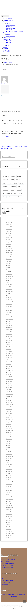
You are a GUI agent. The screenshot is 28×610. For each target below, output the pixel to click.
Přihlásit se (4, 578)
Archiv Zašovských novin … (8, 563)
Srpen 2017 (9, 454)
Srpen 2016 (9, 479)
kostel (12, 179)
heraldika (19, 176)
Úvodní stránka (7, 19)
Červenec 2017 (9, 456)
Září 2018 (8, 426)
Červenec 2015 (9, 507)
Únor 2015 (8, 518)
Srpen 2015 (9, 505)
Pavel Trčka (4, 84)
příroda (19, 190)
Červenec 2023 (9, 302)
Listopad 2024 (9, 267)
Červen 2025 (9, 252)
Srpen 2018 (9, 428)
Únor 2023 (8, 312)
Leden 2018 (9, 443)
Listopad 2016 (9, 473)
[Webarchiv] (14, 596)
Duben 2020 (9, 385)
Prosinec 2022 (9, 317)
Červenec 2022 (9, 327)
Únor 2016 (8, 492)
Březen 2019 (9, 413)
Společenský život (11, 28)
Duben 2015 (9, 514)
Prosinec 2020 (9, 368)
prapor (12, 190)
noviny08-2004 (6, 137)
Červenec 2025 (9, 250)
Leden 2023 (9, 314)
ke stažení (5, 179)
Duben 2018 (9, 437)
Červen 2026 (9, 227)
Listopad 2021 (9, 344)
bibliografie (9, 115)
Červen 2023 (9, 304)
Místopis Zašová (10, 25)
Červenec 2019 (9, 404)
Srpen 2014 (9, 531)
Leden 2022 (9, 340)
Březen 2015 (9, 516)
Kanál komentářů (5, 582)
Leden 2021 (9, 366)
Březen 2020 (9, 387)
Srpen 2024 (9, 274)
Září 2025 (8, 246)
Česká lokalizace (5, 584)
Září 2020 (8, 374)
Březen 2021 (9, 362)
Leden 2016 (9, 494)
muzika (15, 183)
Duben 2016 (9, 488)
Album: (4, 208)
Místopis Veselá (10, 36)
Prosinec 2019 (9, 394)
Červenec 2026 (9, 224)
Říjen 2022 (8, 321)
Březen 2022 (9, 336)
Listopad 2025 (9, 242)
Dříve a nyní (6, 37)
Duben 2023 (9, 308)
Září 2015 (8, 503)
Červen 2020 (9, 381)
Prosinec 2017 (9, 445)
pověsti (20, 186)
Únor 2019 (8, 415)
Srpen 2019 (9, 402)
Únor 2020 (8, 389)
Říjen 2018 (8, 424)
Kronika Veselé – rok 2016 (8, 560)
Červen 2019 (9, 407)
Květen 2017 (9, 460)
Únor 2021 (8, 364)
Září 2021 (8, 349)
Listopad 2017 (9, 447)
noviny (14, 115)
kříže (4, 183)
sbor (15, 193)
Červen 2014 (9, 535)
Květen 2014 (9, 537)
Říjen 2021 (8, 347)
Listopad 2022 (9, 319)
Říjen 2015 (8, 501)
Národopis (9, 26)
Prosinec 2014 (9, 522)
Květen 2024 (9, 280)
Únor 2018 (8, 441)
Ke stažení (9, 41)
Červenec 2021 (9, 353)
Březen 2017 (9, 464)
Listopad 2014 (9, 524)
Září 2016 (8, 477)
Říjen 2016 (8, 475)
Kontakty (5, 48)
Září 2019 (8, 400)
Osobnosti (9, 29)
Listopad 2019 (9, 396)
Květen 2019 (9, 409)
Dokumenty (6, 39)
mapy (9, 183)
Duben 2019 (9, 411)
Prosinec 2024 (9, 265)
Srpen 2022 (9, 325)
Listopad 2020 (9, 370)
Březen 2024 (9, 284)
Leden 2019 (9, 417)
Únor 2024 (8, 287)
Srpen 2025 (9, 248)
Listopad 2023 (9, 293)
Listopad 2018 (9, 422)
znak (14, 197)
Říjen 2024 (8, 269)
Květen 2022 (9, 332)
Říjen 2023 (8, 295)
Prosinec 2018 (9, 419)
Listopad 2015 (9, 499)
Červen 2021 (9, 355)
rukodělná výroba (7, 193)
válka (9, 197)
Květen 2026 (9, 229)
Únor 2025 (8, 261)
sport (20, 193)
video (4, 197)
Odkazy (5, 47)
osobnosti (13, 186)
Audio (7, 45)
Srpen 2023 (9, 299)
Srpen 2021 (9, 351)
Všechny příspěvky (8, 20)
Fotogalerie (9, 42)
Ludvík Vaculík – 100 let (7, 565)
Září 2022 (8, 323)
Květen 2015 (9, 512)
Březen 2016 (9, 490)
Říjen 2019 (8, 398)
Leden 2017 (9, 469)
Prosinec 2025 (9, 239)
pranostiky (5, 190)
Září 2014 (8, 529)
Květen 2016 (9, 486)
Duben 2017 (9, 462)
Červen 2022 (9, 329)
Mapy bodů (6, 50)
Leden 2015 (9, 520)
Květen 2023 (9, 306)
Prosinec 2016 (9, 471)
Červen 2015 (9, 509)
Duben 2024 (9, 282)
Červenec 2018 (9, 430)
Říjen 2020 (8, 372)
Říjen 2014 (8, 527)
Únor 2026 (8, 235)
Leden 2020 (9, 392)
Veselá (5, 33)
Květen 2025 (9, 254)
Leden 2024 (9, 289)
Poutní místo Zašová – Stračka (14, 31)
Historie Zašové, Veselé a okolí (13, 8)
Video (7, 44)
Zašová (5, 22)
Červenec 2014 (9, 533)
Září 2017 (8, 452)
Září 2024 (8, 272)
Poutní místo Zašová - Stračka (14, 120)
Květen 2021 (9, 357)
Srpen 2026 (9, 222)
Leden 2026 (9, 237)
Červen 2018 (9, 432)
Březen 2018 (9, 439)
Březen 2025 (9, 259)
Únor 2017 (8, 467)
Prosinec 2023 (9, 291)
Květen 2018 (9, 434)
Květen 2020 (9, 383)
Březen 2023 (9, 310)
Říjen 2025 (8, 244)
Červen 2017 (9, 458)
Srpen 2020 (9, 377)
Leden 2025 (9, 263)
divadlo (13, 176)
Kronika (18, 179)
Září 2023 (8, 297)
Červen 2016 (9, 484)
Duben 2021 (9, 359)
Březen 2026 (9, 233)
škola (19, 197)
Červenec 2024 (9, 276)
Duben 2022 (9, 334)
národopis (5, 186)
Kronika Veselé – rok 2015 (8, 567)
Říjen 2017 (8, 449)
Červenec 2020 (9, 379)
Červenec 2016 (9, 482)
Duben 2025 (9, 257)
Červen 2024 (9, 278)
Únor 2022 (8, 338)
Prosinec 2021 (9, 342)
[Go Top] (24, 601)
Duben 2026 (9, 231)
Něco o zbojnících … (6, 561)
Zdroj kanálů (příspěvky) (7, 580)
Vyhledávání (6, 51)
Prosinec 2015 (9, 497)
